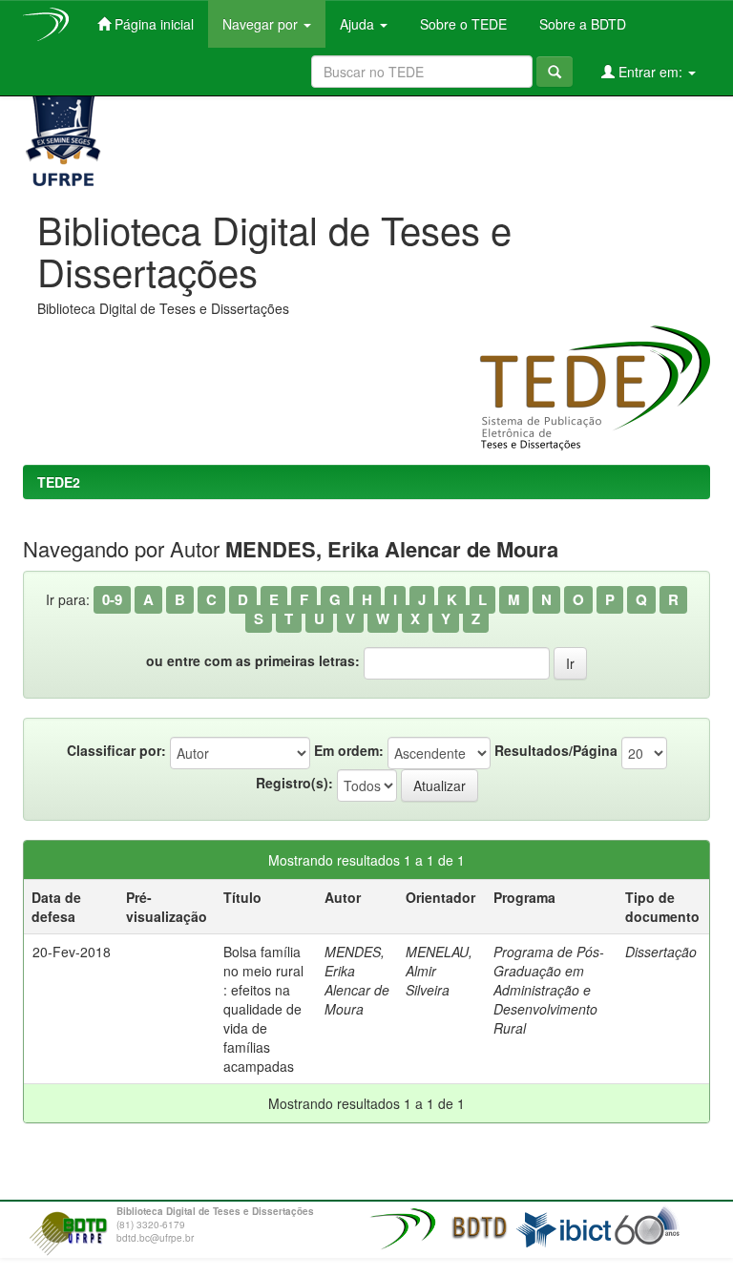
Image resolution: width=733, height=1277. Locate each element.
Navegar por (262, 23)
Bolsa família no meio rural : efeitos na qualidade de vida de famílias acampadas (263, 1009)
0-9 (112, 599)
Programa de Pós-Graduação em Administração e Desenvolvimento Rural (548, 989)
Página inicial (152, 23)
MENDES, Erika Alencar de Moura (357, 980)
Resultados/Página (556, 750)
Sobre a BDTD (580, 23)
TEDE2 (58, 482)
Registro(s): (294, 782)
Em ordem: (349, 750)
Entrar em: (650, 71)
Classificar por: (116, 750)
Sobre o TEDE (461, 23)
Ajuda (359, 23)
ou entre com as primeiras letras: (253, 660)
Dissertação (661, 951)
